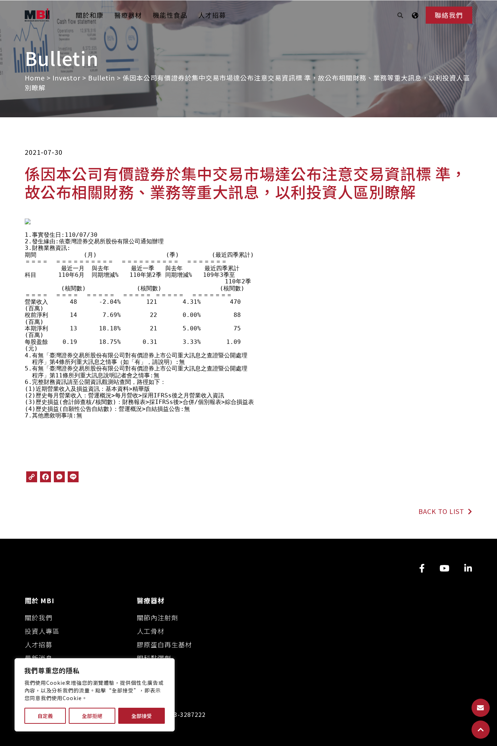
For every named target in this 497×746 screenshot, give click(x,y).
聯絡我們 (449, 15)
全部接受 (141, 715)
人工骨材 (150, 631)
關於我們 (38, 617)
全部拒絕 (92, 715)
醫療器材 (128, 15)
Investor (66, 77)
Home (35, 77)
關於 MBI (39, 600)
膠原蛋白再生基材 (164, 644)
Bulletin (101, 77)
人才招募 (212, 15)
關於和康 (89, 15)
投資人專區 (42, 631)
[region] (95, 694)
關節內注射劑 (157, 617)
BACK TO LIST (442, 511)
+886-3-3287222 (181, 714)
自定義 (45, 715)
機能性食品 (170, 15)
